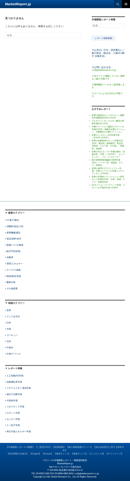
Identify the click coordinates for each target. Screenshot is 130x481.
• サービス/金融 (12, 270)
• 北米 (8, 341)
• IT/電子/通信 (12, 220)
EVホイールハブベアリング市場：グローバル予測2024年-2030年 (108, 186)
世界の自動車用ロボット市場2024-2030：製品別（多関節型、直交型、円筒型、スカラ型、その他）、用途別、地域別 (108, 144)
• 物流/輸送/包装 (13, 276)
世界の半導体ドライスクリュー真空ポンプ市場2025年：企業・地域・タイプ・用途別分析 (108, 179)
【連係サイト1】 (62, 453)
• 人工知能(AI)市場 (14, 375)
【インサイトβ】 (96, 453)
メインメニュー (126, 4)
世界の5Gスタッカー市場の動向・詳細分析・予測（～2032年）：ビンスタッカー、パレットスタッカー (108, 154)
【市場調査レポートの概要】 (20, 447)
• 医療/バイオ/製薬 (14, 245)
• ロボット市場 (12, 413)
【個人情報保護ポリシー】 (79, 447)
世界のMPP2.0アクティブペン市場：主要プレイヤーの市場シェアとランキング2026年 (108, 171)
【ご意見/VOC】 (43, 447)
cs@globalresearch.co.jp (104, 70)
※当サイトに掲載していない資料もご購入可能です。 (108, 77)
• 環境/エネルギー (14, 263)
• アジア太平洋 (12, 316)
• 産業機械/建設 (12, 232)
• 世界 (8, 310)
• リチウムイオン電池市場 (18, 388)
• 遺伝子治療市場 (13, 394)
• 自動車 (9, 257)
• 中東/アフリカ (12, 354)
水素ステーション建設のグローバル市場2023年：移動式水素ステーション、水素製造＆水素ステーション (108, 129)
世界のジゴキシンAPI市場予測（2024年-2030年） (105, 136)
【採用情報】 (59, 447)
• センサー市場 (12, 419)
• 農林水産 (10, 282)
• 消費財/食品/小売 (14, 226)
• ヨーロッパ (11, 335)
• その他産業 (11, 288)
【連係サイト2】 (79, 453)
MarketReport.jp (18, 4)
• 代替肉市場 (11, 400)
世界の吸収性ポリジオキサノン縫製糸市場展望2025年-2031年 (108, 116)
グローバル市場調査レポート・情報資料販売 (65, 460)
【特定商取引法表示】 (18, 453)
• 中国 (8, 329)
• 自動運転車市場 (13, 382)
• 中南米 (9, 347)
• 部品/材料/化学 (13, 238)
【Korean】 (47, 453)
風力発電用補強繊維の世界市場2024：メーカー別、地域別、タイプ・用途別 (107, 162)
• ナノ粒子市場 (12, 425)
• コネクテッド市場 (14, 406)
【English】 (35, 453)
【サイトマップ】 (114, 453)
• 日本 (8, 322)
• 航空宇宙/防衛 (12, 251)
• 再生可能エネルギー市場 (18, 431)
